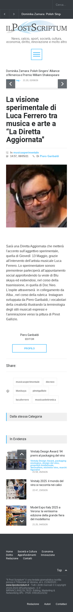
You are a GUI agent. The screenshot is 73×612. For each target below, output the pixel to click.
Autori (47, 604)
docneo (50, 381)
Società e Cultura (27, 551)
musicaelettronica (45, 399)
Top (59, 570)
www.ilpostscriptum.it (17, 585)
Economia (47, 551)
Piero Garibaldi (49, 156)
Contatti (27, 558)
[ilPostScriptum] (36, 29)
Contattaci (61, 604)
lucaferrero (22, 399)
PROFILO (29, 348)
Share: (11, 366)
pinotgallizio (39, 390)
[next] (62, 83)
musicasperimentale (26, 152)
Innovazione (48, 555)
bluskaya (21, 390)
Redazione (12, 558)
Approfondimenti (27, 555)
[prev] (10, 83)
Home (9, 551)
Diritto (9, 555)
